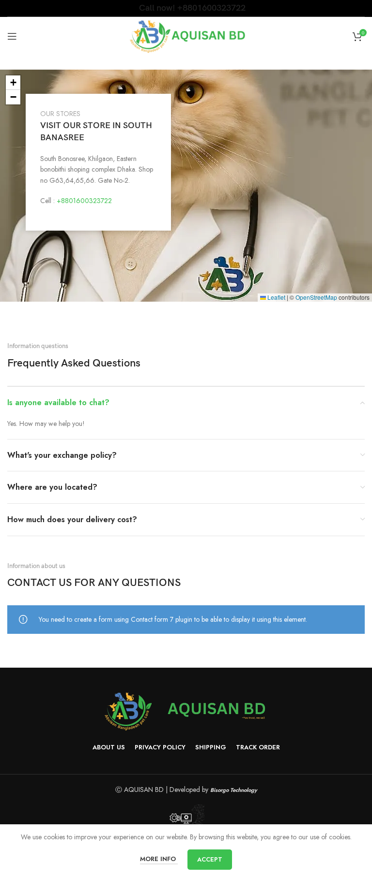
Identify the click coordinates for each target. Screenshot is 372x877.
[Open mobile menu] (12, 36)
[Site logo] (186, 35)
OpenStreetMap (316, 297)
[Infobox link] (186, 8)
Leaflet (275, 297)
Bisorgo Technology (233, 790)
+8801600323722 (84, 200)
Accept (209, 859)
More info (159, 858)
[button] (13, 82)
